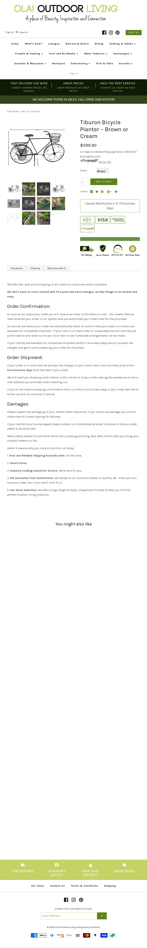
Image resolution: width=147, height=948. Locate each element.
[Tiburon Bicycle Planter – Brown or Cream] (37, 121)
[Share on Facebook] (91, 191)
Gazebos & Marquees (30, 63)
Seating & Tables (122, 43)
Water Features (95, 53)
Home (15, 43)
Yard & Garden (30, 111)
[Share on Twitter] (97, 191)
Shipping (35, 268)
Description (17, 268)
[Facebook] (104, 33)
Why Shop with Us (56, 268)
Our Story (37, 885)
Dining (99, 43)
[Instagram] (111, 33)
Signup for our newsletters (73, 908)
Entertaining (80, 63)
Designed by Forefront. (88, 927)
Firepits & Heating (29, 53)
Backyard (58, 63)
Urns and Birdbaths (63, 53)
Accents (126, 63)
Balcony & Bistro (77, 43)
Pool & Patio (104, 63)
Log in (73, 73)
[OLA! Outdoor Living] (73, 6)
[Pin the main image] (102, 191)
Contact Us (57, 885)
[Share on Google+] (109, 191)
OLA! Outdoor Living (65, 927)
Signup (9, 32)
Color (83, 170)
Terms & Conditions (84, 885)
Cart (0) (133, 32)
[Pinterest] (117, 33)
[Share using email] (116, 191)
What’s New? (33, 43)
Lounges (54, 43)
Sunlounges (122, 53)
